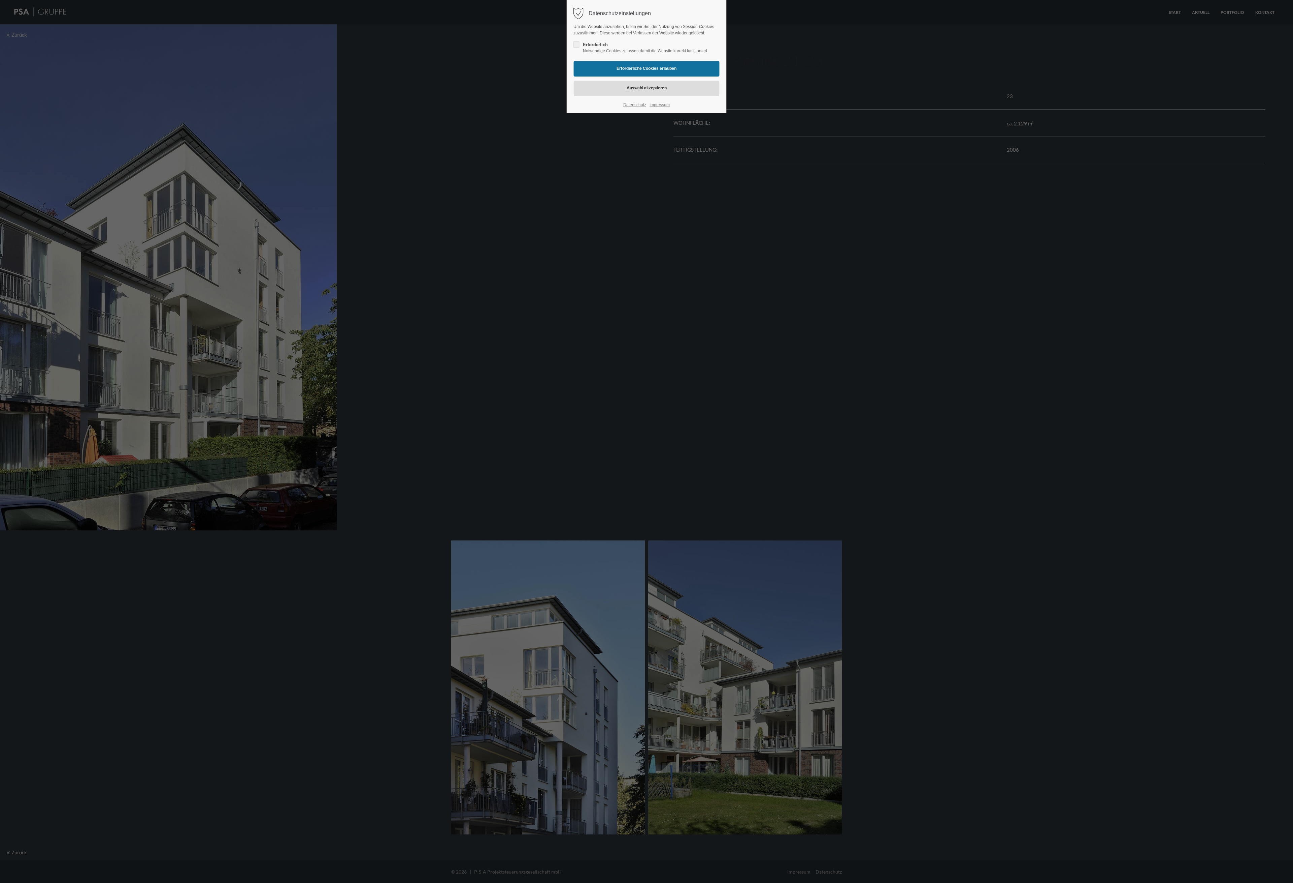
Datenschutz (634, 104)
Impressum (660, 104)
